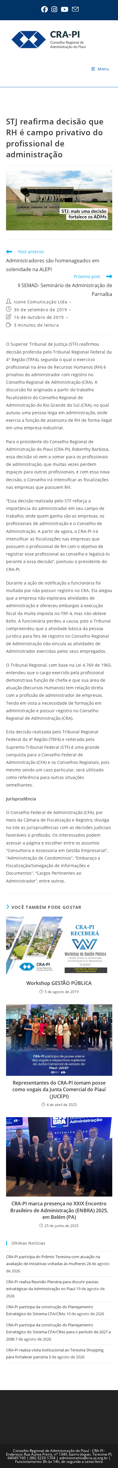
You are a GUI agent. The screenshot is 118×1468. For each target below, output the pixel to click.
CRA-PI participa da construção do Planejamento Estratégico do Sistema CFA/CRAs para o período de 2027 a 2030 (58, 1332)
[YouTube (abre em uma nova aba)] (64, 9)
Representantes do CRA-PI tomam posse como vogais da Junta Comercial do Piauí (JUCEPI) (59, 1089)
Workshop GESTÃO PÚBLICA (59, 983)
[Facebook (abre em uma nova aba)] (44, 9)
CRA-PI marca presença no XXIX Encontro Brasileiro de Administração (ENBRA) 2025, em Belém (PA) (59, 1210)
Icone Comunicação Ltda (40, 302)
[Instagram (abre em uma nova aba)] (54, 9)
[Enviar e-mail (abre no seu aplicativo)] (74, 9)
